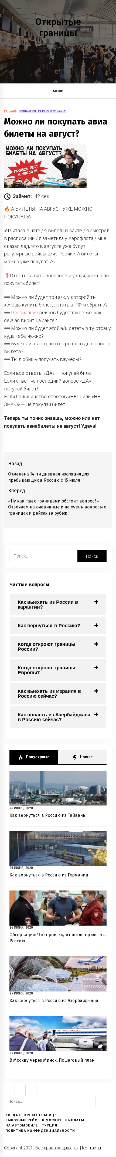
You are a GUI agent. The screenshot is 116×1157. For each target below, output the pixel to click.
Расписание (24, 312)
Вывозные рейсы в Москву (42, 111)
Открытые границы (58, 27)
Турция (49, 1125)
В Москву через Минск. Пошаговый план (52, 1060)
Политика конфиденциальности (40, 1131)
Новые (85, 757)
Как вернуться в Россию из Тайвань (47, 815)
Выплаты (74, 1120)
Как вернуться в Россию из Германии (48, 875)
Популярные (37, 757)
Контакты (91, 1148)
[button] (109, 92)
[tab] (58, 604)
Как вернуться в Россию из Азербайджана (53, 1000)
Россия (10, 111)
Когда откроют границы (31, 1115)
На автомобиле (21, 1125)
